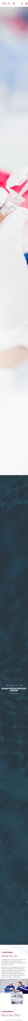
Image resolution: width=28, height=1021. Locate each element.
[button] (13, 3)
